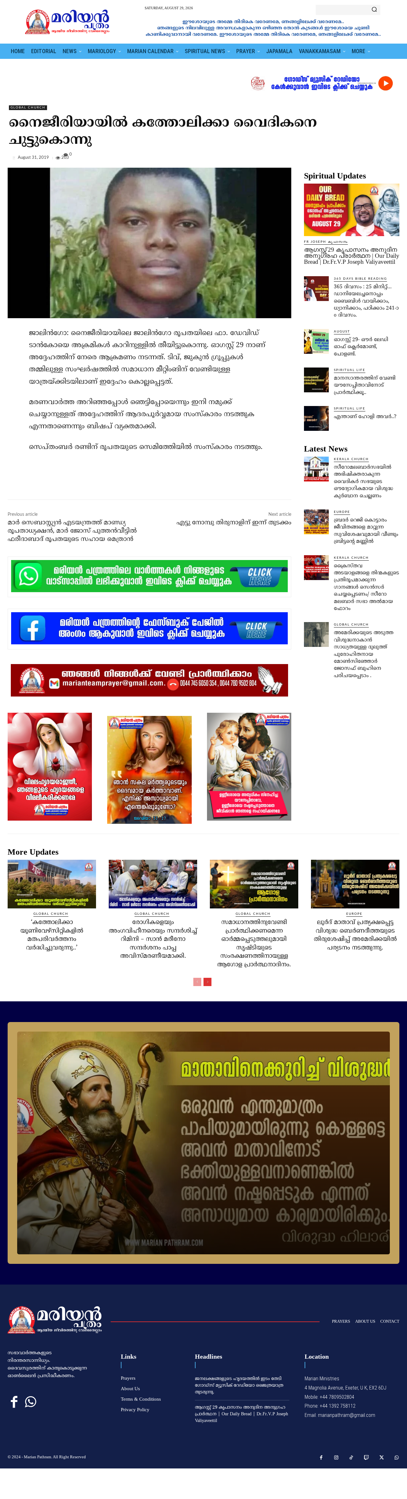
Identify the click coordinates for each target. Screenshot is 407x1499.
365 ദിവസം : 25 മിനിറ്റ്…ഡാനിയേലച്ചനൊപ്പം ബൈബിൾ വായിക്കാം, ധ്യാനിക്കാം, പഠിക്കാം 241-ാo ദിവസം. (366, 301)
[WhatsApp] (393, 159)
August (342, 331)
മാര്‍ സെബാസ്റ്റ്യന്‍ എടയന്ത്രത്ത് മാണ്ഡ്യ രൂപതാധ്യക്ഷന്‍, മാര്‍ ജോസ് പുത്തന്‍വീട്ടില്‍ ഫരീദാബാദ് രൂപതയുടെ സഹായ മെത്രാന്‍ (72, 531)
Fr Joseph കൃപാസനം (326, 241)
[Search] (374, 10)
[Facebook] (349, 159)
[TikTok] (351, 1458)
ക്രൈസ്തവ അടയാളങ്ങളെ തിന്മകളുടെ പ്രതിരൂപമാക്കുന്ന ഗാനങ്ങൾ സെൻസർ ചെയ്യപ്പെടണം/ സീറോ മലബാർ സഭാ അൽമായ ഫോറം (366, 587)
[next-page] (207, 982)
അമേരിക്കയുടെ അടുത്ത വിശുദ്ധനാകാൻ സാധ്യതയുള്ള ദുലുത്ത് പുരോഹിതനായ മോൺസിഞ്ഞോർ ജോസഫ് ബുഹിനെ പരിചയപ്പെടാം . (363, 654)
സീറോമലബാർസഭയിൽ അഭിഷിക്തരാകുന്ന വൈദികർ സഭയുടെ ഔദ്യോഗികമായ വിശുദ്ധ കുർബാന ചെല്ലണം (363, 481)
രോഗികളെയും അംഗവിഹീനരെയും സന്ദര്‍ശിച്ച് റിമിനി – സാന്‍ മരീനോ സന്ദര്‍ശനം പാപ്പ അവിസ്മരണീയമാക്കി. (153, 939)
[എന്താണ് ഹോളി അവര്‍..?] (316, 418)
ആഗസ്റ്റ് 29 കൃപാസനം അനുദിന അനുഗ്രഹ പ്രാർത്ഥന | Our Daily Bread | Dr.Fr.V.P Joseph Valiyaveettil (351, 255)
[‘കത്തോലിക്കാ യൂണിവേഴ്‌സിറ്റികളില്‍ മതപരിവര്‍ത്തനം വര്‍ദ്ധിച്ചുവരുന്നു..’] (52, 884)
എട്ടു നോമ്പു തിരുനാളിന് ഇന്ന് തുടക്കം (233, 523)
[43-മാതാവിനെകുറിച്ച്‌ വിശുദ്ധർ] (203, 1143)
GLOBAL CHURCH (27, 107)
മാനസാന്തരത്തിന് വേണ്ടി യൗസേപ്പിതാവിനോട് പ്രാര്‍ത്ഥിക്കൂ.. (365, 385)
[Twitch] (367, 1458)
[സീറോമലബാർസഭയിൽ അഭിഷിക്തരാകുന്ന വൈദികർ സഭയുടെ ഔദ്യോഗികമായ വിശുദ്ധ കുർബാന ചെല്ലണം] (316, 469)
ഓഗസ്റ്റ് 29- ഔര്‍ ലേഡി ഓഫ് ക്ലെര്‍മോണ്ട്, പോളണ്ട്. (361, 347)
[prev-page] (197, 982)
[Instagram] (336, 1458)
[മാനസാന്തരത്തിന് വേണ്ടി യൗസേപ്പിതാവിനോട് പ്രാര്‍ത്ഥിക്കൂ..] (316, 380)
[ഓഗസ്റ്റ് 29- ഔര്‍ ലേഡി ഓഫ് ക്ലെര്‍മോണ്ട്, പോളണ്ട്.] (316, 341)
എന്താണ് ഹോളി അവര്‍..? (365, 417)
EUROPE (342, 512)
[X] (363, 159)
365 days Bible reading (360, 278)
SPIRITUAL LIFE (349, 370)
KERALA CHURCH (351, 459)
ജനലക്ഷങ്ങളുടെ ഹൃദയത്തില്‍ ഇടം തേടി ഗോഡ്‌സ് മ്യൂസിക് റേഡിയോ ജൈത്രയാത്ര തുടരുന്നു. (239, 1385)
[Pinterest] (378, 159)
